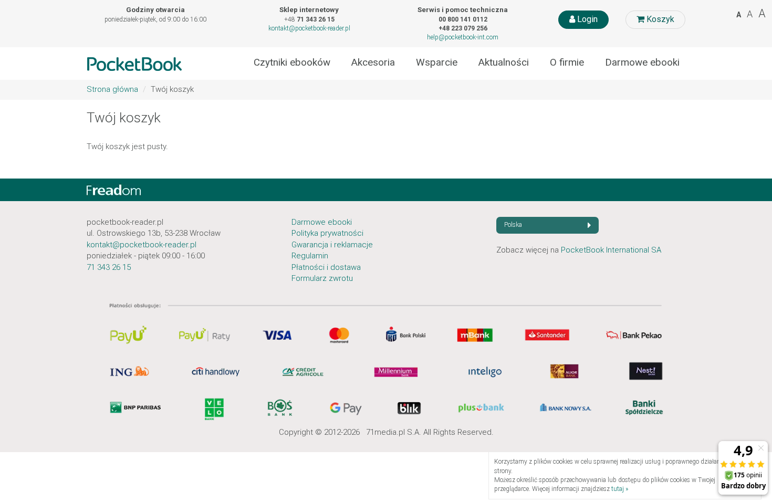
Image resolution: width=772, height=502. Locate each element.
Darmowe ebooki (642, 62)
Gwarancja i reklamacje (332, 244)
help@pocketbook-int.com (462, 37)
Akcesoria (373, 62)
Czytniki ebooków (292, 62)
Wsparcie (436, 62)
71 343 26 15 (109, 267)
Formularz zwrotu (322, 278)
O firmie (567, 62)
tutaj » (619, 489)
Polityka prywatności (327, 233)
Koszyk (659, 19)
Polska (513, 224)
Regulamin (309, 255)
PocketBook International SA (611, 250)
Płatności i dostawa (326, 267)
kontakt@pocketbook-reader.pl (309, 28)
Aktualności (503, 62)
